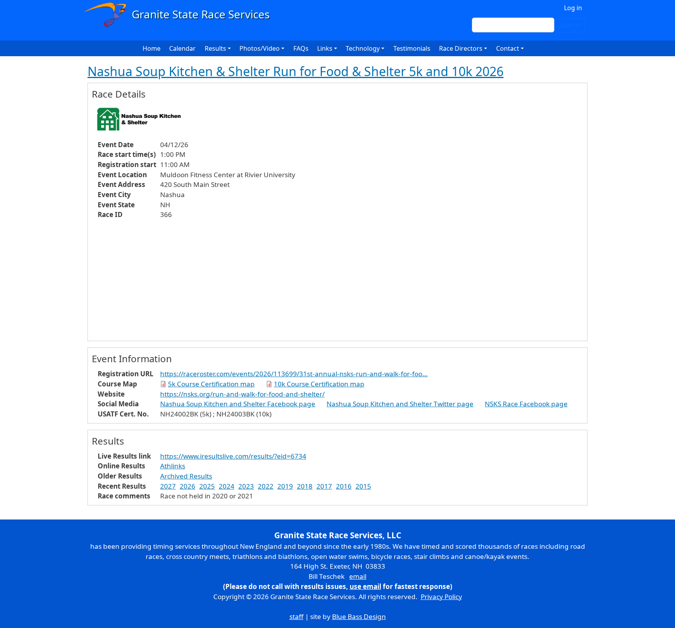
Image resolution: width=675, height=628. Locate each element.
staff (296, 616)
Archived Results (186, 475)
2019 (285, 486)
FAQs (301, 48)
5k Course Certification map (211, 383)
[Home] (181, 14)
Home (152, 48)
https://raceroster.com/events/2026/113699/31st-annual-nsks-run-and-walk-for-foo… (294, 373)
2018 (304, 486)
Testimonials (411, 48)
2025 (207, 486)
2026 (187, 486)
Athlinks (172, 465)
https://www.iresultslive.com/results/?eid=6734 (233, 456)
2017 (324, 486)
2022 (265, 486)
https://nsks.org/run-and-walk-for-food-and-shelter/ (242, 394)
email (357, 576)
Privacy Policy (441, 596)
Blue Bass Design (359, 616)
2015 (363, 486)
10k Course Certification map (319, 383)
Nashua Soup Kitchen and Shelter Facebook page (237, 403)
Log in (573, 8)
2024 (226, 486)
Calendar (182, 48)
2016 (344, 486)
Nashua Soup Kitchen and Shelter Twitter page (400, 403)
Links (324, 48)
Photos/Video (259, 48)
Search (569, 25)
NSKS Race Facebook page (526, 403)
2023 (246, 486)
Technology (363, 48)
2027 (168, 486)
